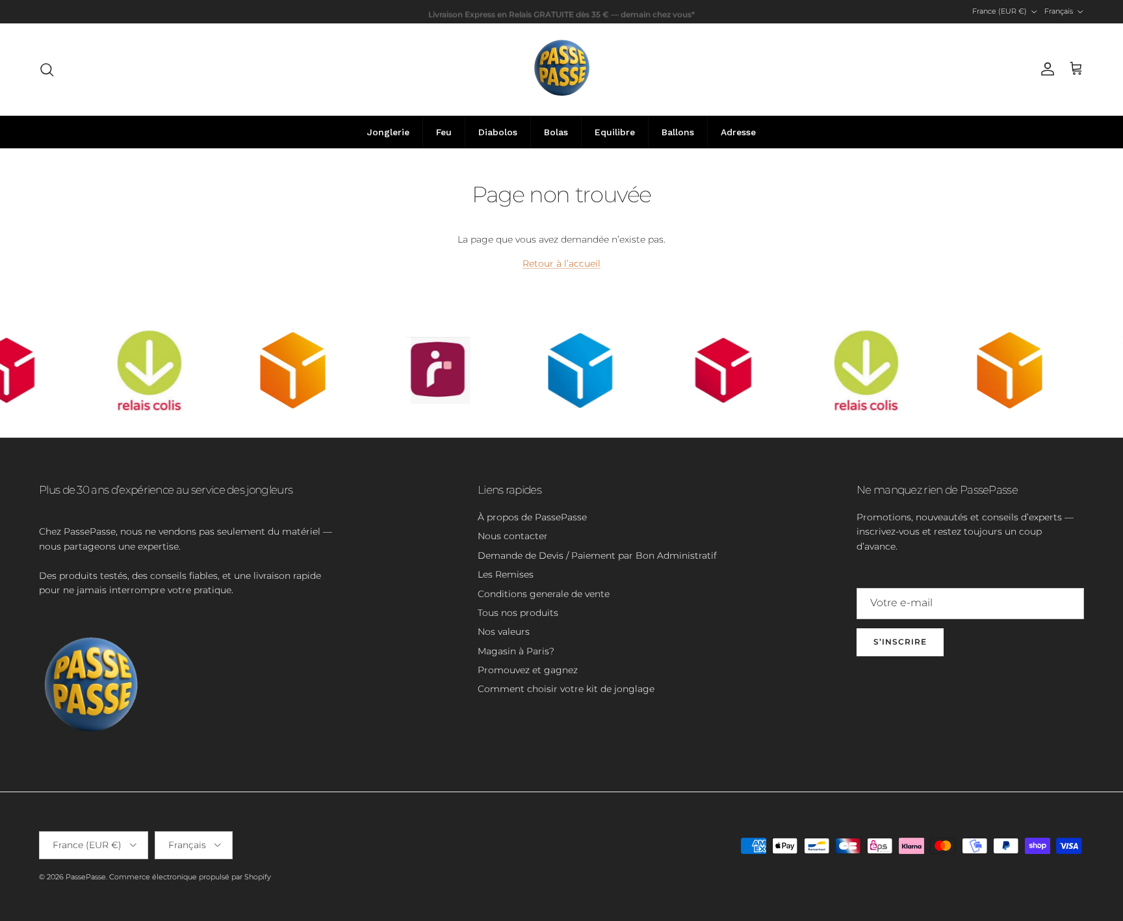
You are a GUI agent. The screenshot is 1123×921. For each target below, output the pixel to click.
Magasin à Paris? (516, 651)
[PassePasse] (562, 69)
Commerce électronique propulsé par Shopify (190, 876)
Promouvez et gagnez (528, 670)
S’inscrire (900, 642)
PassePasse (86, 876)
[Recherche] (47, 69)
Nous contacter (513, 536)
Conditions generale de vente (544, 594)
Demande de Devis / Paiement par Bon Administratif (597, 555)
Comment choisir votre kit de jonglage (566, 689)
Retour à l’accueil (561, 263)
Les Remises (506, 574)
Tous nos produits (518, 613)
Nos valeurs (504, 631)
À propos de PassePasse (532, 517)
